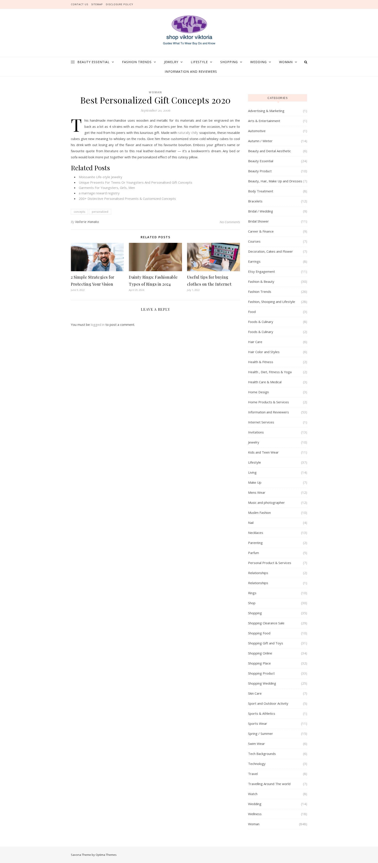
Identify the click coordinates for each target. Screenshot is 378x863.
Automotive (257, 131)
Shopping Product (261, 673)
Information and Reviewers (191, 71)
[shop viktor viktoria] (189, 30)
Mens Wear (256, 492)
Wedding (258, 62)
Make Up (254, 482)
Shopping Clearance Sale (266, 623)
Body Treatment (260, 191)
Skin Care (255, 693)
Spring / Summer (260, 733)
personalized (100, 212)
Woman (286, 62)
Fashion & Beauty (261, 281)
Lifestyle (199, 62)
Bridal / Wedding (260, 211)
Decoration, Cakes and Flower (270, 251)
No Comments (230, 222)
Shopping (229, 62)
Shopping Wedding (262, 683)
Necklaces (255, 532)
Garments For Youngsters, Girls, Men (107, 187)
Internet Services (261, 422)
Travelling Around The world (269, 784)
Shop (252, 603)
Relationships (258, 573)
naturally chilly (188, 132)
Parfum (253, 553)
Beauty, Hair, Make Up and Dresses (275, 181)
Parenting (255, 542)
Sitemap (97, 4)
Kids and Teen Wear (263, 452)
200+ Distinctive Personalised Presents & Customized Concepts (127, 198)
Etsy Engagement (261, 271)
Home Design (258, 392)
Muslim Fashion (259, 512)
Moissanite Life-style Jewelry (100, 177)
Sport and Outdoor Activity (268, 703)
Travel (253, 774)
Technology (257, 763)
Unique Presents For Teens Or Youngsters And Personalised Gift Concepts (135, 182)
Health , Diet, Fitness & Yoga (270, 372)
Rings (252, 593)
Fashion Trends (137, 62)
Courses (254, 241)
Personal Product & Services (269, 563)
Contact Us (79, 4)
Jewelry (171, 62)
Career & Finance (261, 231)
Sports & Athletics (261, 713)
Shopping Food (259, 633)
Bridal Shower (258, 221)
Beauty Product (260, 171)
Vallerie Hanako (87, 222)
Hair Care (255, 342)
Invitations (256, 432)
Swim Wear (256, 743)
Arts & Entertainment (264, 121)
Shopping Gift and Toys (265, 643)
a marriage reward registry (99, 193)
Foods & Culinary (260, 321)
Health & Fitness (260, 362)
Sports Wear (257, 723)
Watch (252, 794)
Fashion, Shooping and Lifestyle (271, 301)
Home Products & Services (268, 402)
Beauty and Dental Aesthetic (269, 151)
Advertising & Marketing (266, 111)
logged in (98, 324)
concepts (79, 212)
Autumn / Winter (260, 141)
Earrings (254, 261)
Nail (251, 522)
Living (252, 472)
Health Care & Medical (265, 382)
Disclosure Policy (119, 4)
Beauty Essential (93, 62)
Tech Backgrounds (262, 753)
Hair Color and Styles (264, 352)
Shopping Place (259, 663)
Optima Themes (106, 855)
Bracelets (255, 201)
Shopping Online (260, 653)
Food (252, 311)
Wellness (255, 814)
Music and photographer (266, 502)
